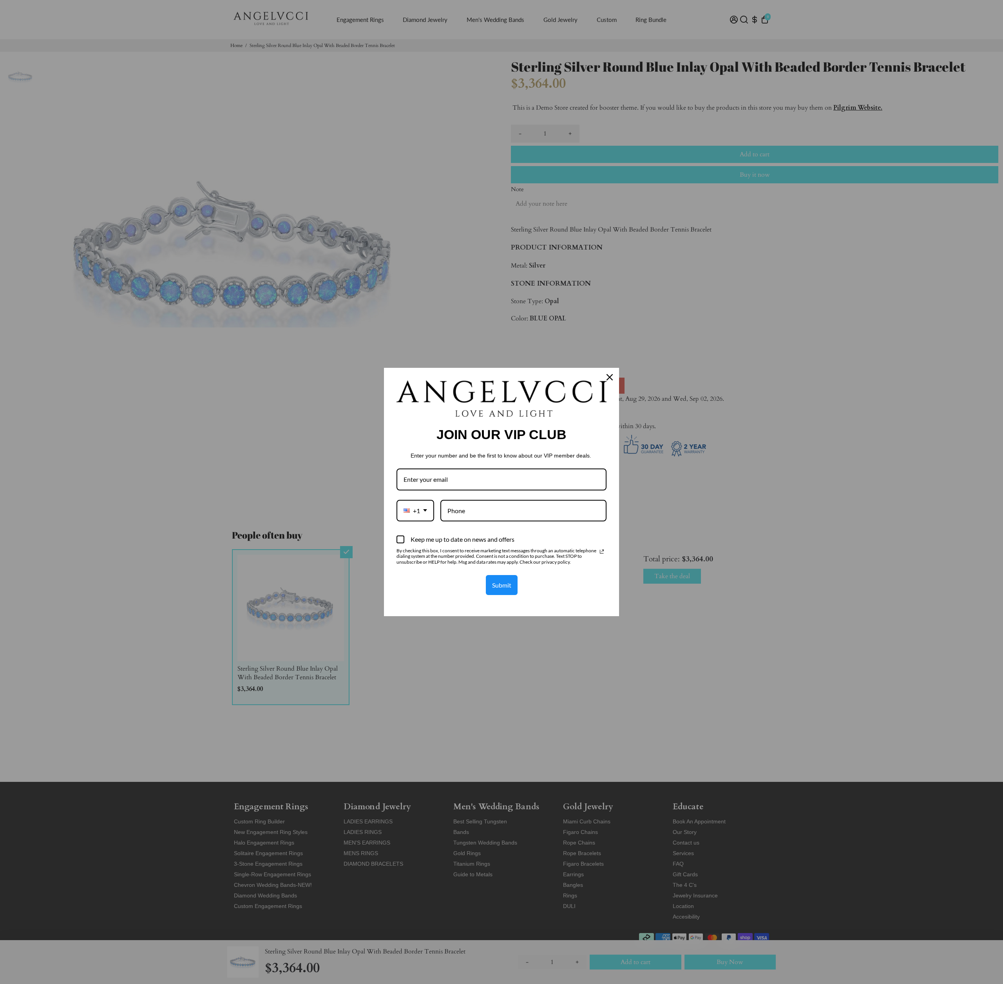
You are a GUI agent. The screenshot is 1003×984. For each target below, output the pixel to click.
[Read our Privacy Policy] (602, 551)
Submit (501, 585)
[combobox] (415, 510)
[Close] (609, 377)
